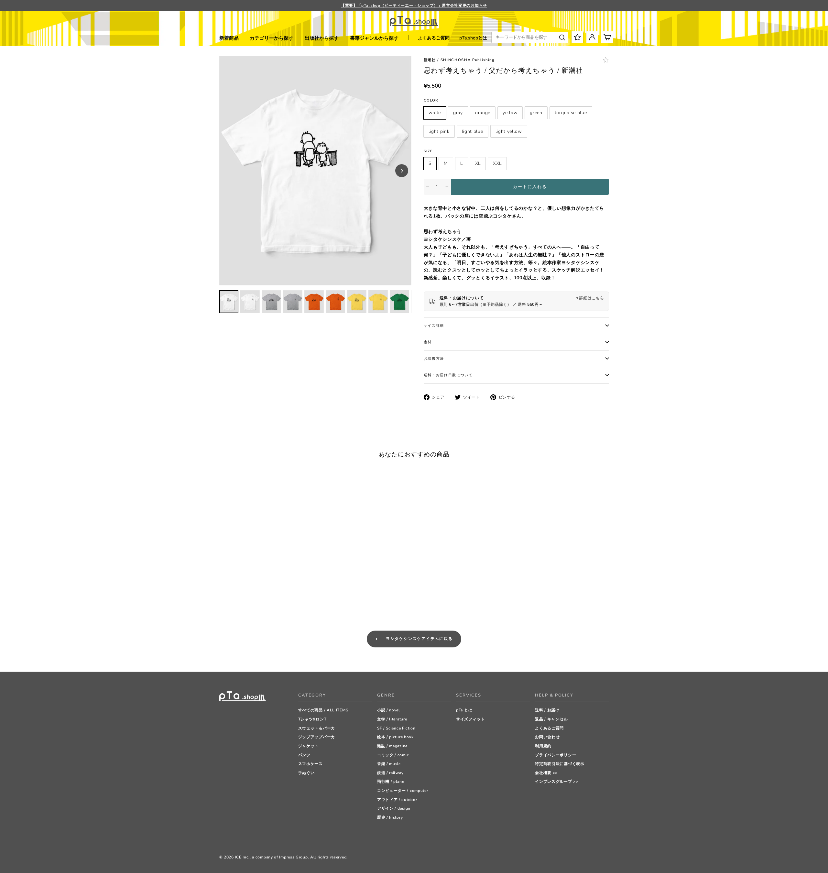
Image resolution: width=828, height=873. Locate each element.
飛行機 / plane (390, 781)
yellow (510, 113)
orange (482, 113)
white (435, 113)
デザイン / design (393, 808)
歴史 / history (390, 817)
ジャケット (308, 746)
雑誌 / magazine (392, 746)
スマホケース (310, 763)
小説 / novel (388, 710)
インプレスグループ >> (556, 781)
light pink (439, 131)
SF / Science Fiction (396, 728)
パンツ (304, 755)
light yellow (509, 131)
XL (478, 163)
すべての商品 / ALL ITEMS (323, 710)
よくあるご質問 (434, 38)
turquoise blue (571, 113)
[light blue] (279, 593)
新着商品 (229, 38)
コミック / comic (393, 755)
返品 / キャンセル (551, 719)
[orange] (238, 593)
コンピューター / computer (402, 790)
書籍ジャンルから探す (374, 38)
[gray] (230, 593)
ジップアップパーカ (316, 737)
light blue (472, 131)
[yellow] (247, 593)
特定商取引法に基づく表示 (559, 763)
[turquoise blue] (263, 593)
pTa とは (464, 710)
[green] (255, 593)
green (536, 113)
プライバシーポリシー (555, 755)
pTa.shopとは (473, 38)
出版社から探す (322, 38)
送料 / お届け (547, 710)
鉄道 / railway (390, 772)
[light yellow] (287, 593)
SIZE (428, 151)
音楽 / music (389, 763)
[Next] (401, 170)
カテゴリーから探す (271, 38)
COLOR (431, 100)
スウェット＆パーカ (316, 728)
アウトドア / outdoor (397, 799)
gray (458, 113)
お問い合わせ (547, 737)
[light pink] (271, 593)
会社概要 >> (546, 772)
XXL (497, 163)
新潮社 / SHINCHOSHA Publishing (459, 60)
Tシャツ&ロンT (312, 719)
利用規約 (543, 746)
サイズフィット (470, 719)
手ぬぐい (306, 772)
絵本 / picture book (395, 737)
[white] (222, 593)
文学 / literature (392, 719)
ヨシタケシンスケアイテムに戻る (418, 638)
